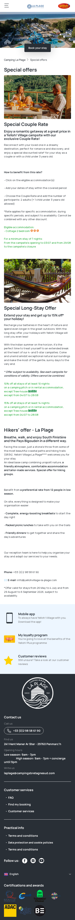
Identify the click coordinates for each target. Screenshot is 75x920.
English (14, 874)
